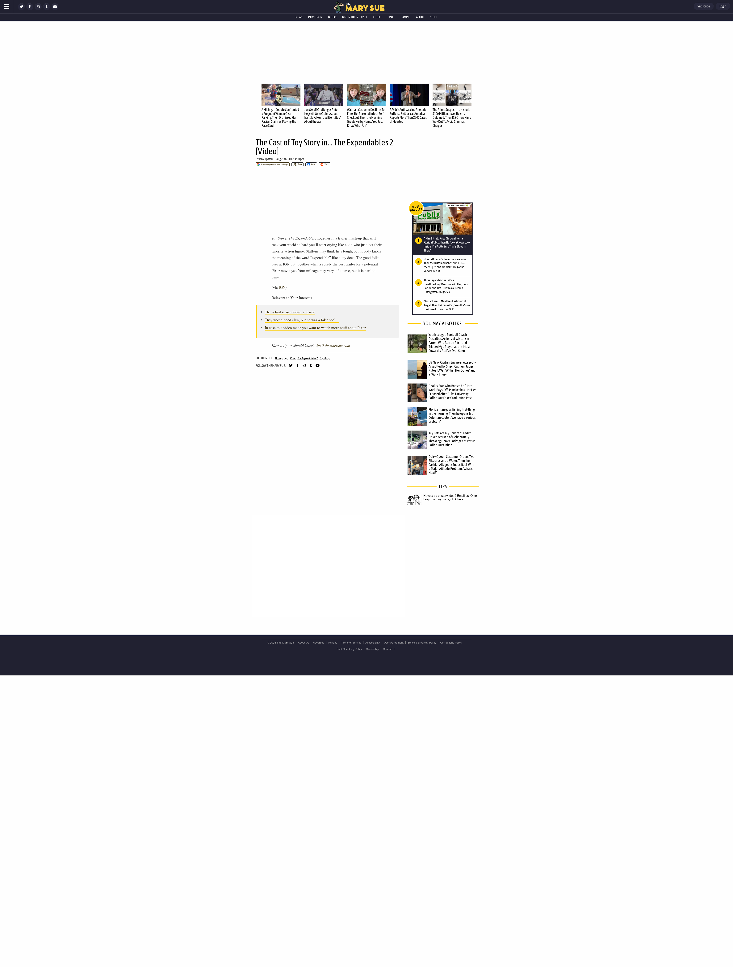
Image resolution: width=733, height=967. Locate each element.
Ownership (372, 649)
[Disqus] (328, 566)
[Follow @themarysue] (21, 9)
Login (722, 6)
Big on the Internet (354, 17)
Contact (387, 649)
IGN (282, 287)
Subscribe (703, 6)
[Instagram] (38, 9)
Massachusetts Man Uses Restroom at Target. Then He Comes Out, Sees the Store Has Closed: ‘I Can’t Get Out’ (447, 305)
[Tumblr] (46, 9)
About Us (303, 642)
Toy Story (325, 358)
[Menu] (6, 6)
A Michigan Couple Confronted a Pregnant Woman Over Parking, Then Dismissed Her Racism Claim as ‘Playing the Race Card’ (280, 117)
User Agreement (394, 642)
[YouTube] (55, 9)
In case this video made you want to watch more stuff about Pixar (315, 327)
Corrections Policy (451, 642)
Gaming (405, 17)
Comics (377, 17)
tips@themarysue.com (333, 345)
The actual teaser (290, 312)
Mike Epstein (266, 159)
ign (286, 358)
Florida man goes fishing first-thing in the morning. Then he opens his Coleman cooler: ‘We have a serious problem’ (452, 415)
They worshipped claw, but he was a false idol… (302, 319)
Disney (279, 358)
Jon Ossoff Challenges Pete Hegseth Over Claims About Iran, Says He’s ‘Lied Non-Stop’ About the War (322, 115)
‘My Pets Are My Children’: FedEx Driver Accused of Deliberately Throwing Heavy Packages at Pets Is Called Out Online (452, 439)
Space (391, 17)
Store (434, 17)
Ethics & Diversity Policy (422, 642)
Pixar (293, 358)
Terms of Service (351, 642)
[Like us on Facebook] (29, 9)
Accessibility (372, 642)
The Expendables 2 (308, 358)
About (420, 17)
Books (332, 17)
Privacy (332, 642)
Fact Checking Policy (349, 649)
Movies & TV (315, 17)
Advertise (318, 642)
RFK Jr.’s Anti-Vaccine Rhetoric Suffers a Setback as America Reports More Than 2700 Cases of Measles (408, 115)
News (298, 17)
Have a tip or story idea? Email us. (446, 495)
